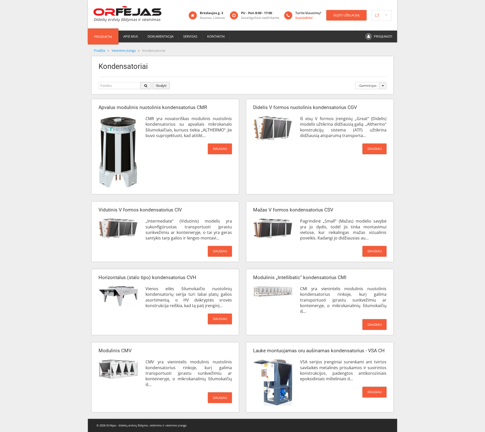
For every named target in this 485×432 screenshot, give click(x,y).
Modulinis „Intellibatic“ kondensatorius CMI (299, 277)
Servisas (190, 36)
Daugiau (220, 148)
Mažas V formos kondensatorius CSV (293, 210)
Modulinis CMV (115, 351)
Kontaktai (216, 36)
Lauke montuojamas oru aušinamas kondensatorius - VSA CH (319, 351)
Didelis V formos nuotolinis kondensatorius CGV (305, 107)
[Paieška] (145, 85)
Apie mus (130, 36)
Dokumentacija (161, 36)
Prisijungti (383, 36)
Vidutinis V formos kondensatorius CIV (140, 210)
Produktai (103, 36)
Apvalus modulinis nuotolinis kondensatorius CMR (153, 107)
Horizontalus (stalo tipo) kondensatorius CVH (147, 277)
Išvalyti (161, 85)
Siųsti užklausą (346, 15)
